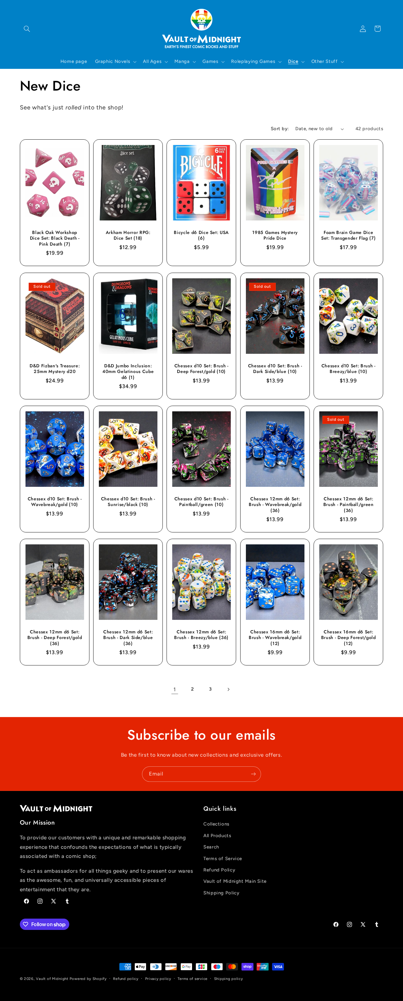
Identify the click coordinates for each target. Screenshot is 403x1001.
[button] (27, 28)
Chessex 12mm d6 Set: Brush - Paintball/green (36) (348, 504)
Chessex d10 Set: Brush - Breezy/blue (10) (348, 368)
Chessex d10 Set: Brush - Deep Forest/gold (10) (201, 368)
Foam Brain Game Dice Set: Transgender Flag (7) (348, 235)
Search (211, 847)
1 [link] (174, 689)
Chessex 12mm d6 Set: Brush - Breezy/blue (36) (201, 635)
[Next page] (228, 689)
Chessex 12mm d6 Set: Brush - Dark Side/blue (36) (128, 637)
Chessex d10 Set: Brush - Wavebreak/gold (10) (54, 502)
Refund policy (126, 978)
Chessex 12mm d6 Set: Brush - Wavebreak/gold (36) (275, 504)
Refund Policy (219, 870)
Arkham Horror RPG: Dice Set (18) (128, 235)
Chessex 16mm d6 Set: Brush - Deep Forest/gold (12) (348, 637)
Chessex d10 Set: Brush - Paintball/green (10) (201, 502)
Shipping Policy (221, 893)
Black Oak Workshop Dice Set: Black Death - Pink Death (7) (54, 238)
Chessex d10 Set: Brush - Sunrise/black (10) (128, 502)
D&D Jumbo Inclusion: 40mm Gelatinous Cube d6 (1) (128, 371)
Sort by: (280, 128)
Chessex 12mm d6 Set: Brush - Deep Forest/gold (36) (54, 637)
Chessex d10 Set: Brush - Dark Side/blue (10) (275, 368)
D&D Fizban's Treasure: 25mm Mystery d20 (54, 368)
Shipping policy (228, 978)
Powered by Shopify (88, 978)
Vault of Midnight (52, 978)
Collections (216, 824)
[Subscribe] (253, 774)
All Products (217, 835)
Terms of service (192, 978)
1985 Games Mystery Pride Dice (275, 235)
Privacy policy (158, 978)
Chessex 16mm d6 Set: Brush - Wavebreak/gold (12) (275, 637)
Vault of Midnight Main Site (235, 881)
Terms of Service (222, 858)
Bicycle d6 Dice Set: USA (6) (201, 235)
